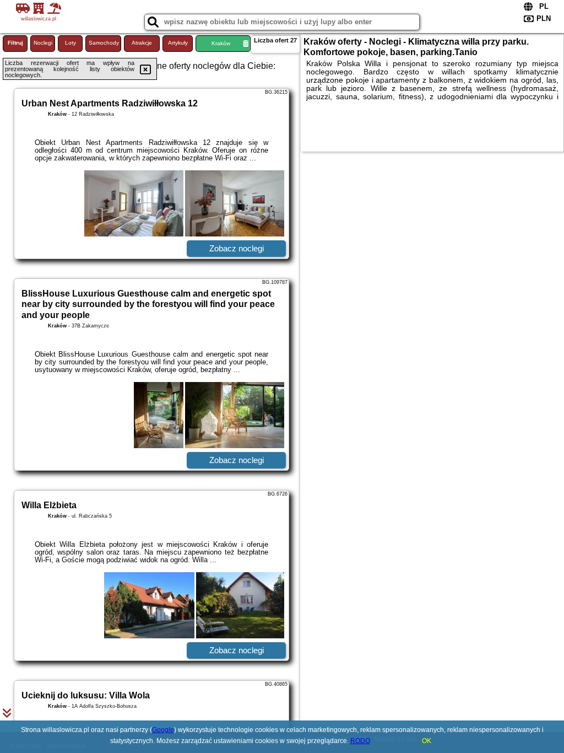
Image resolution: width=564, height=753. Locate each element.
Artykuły (178, 43)
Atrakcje (142, 43)
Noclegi (43, 43)
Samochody (104, 43)
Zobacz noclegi (236, 248)
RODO (360, 741)
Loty (70, 43)
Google (163, 730)
